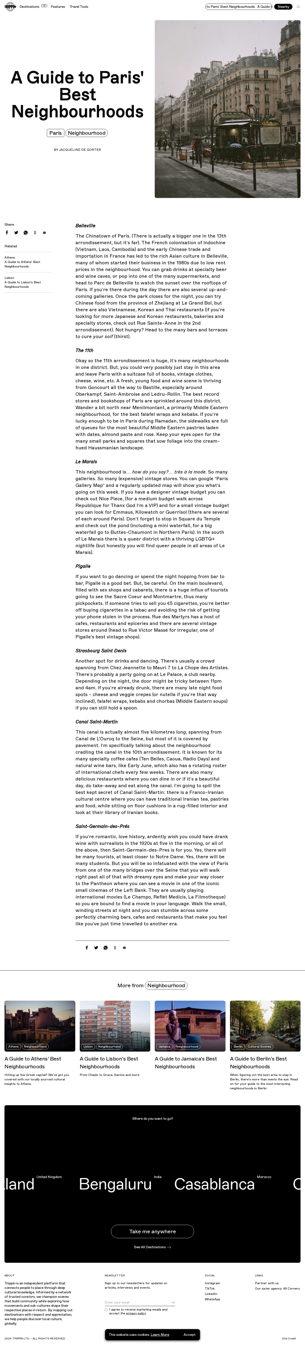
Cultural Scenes (259, 1046)
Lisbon (88, 1046)
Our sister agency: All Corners (277, 1288)
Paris (55, 133)
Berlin (238, 1046)
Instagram (212, 1283)
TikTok (210, 1288)
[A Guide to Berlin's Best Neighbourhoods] (265, 1026)
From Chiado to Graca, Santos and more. (110, 1075)
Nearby (283, 6)
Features (58, 6)
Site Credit (289, 1338)
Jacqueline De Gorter (80, 150)
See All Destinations (149, 1247)
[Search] (298, 6)
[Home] (10, 6)
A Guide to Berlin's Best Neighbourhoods (258, 1062)
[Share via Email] (44, 232)
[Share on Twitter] (16, 232)
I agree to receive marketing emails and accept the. (138, 1311)
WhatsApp (212, 1299)
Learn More (159, 1334)
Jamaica (164, 1046)
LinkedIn (211, 1294)
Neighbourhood (87, 133)
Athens (13, 1046)
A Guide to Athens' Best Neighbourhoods (22, 264)
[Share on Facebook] (6, 232)
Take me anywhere (152, 1231)
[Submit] (172, 1302)
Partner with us (267, 1283)
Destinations (32, 6)
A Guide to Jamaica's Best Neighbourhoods (186, 1062)
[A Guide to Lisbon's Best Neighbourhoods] (115, 1026)
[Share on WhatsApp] (25, 232)
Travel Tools (78, 6)
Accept (190, 1334)
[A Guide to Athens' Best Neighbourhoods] (39, 1026)
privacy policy (136, 1313)
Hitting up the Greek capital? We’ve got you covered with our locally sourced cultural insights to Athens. (36, 1079)
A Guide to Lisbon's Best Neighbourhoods (22, 284)
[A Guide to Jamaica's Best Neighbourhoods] (190, 1026)
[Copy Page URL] (35, 232)
